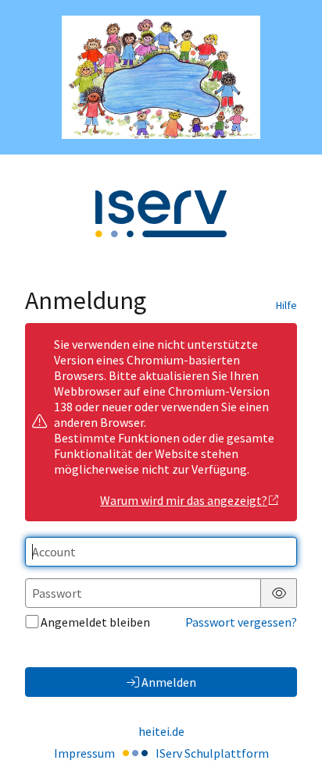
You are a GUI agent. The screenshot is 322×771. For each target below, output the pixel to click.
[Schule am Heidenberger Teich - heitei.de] (161, 77)
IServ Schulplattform (212, 753)
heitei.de (161, 731)
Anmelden (168, 682)
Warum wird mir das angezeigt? (183, 500)
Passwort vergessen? (241, 622)
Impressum (84, 753)
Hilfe (286, 305)
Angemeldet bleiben (95, 622)
